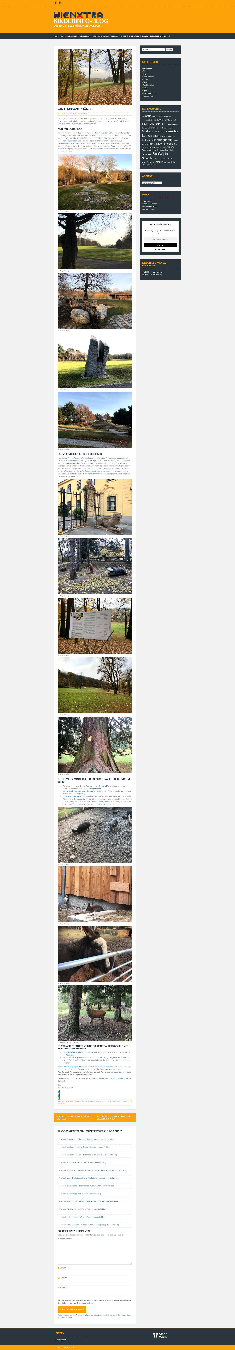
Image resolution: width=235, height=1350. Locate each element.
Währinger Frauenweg (100, 474)
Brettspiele (152, 120)
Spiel (145, 90)
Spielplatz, (112, 141)
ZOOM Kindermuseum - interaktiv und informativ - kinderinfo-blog (92, 1201)
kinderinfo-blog (81, 21)
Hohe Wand (71, 1052)
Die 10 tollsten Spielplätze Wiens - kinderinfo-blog (86, 1209)
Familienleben (148, 77)
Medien (146, 82)
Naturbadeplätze (148, 147)
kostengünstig (162, 140)
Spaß (157, 154)
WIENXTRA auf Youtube (152, 275)
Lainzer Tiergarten (73, 796)
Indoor (145, 79)
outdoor (171, 147)
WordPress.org (149, 209)
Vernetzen (150, 162)
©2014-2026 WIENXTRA (64, 1347)
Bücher (160, 119)
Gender (144, 128)
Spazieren (103, 1102)
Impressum (61, 1340)
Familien (160, 124)
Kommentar (66, 1239)
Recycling (145, 150)
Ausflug (147, 116)
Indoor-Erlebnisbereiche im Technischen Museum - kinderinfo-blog (93, 1178)
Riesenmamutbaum (92, 471)
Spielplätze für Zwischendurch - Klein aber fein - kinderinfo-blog (92, 1155)
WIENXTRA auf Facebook (153, 272)
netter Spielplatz (73, 463)
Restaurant (86, 1060)
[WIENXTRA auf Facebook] (56, 3)
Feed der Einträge (150, 204)
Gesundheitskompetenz (165, 128)
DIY (62, 36)
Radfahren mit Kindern (160, 36)
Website (64, 1287)
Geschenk (152, 128)
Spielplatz (148, 158)
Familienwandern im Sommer (78, 36)
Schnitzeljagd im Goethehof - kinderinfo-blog (84, 1193)
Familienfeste (173, 124)
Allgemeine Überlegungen (68, 1066)
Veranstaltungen (149, 93)
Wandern (81, 1069)
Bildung (146, 71)
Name (63, 1268)
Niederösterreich (160, 147)
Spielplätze (134, 36)
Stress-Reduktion (169, 159)
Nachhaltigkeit (148, 85)
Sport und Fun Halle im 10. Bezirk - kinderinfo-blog (86, 1162)
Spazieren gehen (114, 1102)
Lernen (175, 140)
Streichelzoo (159, 159)
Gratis (146, 131)
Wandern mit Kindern (171, 162)
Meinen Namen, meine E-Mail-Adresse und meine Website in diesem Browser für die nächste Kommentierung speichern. (94, 1301)
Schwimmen (147, 154)
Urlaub (145, 36)
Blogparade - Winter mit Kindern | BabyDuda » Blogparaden (90, 1139)
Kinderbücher (157, 136)
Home (56, 36)
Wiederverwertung (149, 164)
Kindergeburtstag (170, 136)
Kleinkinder (147, 140)
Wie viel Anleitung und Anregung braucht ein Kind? (114, 1117)
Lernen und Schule (101, 36)
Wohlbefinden (148, 96)
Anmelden (147, 201)
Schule (171, 150)
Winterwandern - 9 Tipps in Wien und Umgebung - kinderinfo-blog (93, 1225)
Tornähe (116, 801)
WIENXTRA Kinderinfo (80, 114)
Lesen (144, 144)
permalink (61, 1104)
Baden (154, 116)
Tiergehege (62, 143)
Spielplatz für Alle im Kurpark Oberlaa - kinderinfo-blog (88, 1147)
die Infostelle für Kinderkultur (77, 25)
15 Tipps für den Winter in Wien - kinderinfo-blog (86, 1217)
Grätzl (152, 132)
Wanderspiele (105, 1066)
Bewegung (63, 1102)
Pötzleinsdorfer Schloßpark (91, 1102)
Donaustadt (172, 120)
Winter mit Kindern (97, 1078)
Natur (145, 88)
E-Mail (63, 1278)
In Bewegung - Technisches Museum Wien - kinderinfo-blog (90, 1186)
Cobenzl (103, 786)
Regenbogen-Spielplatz (76, 141)
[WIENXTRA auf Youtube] (60, 3)
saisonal (152, 150)
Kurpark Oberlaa (75, 1102)
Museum (114, 36)
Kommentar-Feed (150, 206)
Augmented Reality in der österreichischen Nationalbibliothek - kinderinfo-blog (97, 1170)
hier (113, 804)
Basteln (160, 116)
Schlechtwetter (162, 150)
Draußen (148, 124)
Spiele (123, 36)
